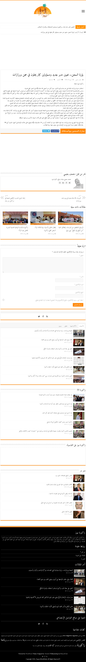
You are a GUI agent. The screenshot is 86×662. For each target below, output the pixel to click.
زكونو (76, 646)
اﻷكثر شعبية (73, 326)
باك (49, 640)
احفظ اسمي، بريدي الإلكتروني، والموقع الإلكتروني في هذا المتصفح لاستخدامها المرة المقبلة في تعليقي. (59, 300)
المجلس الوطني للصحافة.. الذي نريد (64, 475)
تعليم (37, 640)
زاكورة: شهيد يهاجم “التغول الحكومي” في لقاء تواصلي (59, 422)
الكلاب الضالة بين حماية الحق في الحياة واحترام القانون (59, 484)
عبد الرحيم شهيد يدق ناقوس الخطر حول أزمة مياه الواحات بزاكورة (56, 404)
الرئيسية (82, 32)
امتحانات (52, 640)
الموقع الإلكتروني (79, 292)
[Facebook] (43, 316)
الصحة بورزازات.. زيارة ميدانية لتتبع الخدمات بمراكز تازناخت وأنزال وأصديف (53, 330)
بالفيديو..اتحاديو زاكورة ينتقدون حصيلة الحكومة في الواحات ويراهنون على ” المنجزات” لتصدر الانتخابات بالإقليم (45, 431)
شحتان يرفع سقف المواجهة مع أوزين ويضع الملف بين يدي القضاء (56, 339)
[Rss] (47, 316)
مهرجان (44, 646)
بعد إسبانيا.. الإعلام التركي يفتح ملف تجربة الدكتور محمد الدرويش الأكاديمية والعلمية (52, 358)
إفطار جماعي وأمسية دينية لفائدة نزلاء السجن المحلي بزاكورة (45, 229)
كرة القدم (51, 645)
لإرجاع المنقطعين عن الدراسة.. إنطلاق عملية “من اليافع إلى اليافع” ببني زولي (71, 229)
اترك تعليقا (51, 80)
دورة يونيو (14, 640)
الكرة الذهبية (10, 636)
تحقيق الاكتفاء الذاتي (67, 511)
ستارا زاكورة (71, 646)
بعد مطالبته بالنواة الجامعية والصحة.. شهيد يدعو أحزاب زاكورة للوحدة (55, 395)
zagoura (75, 635)
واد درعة (34, 646)
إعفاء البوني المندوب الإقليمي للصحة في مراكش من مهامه (15, 198)
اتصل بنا (83, 559)
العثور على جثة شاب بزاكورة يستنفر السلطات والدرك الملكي (56, 27)
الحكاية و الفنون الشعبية (35, 636)
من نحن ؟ (82, 552)
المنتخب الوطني (57, 640)
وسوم (60, 326)
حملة (29, 640)
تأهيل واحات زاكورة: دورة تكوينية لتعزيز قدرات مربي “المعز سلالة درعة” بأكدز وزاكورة (50, 376)
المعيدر (62, 640)
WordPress (29, 654)
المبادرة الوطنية (4, 636)
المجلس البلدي (73, 640)
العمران (22, 636)
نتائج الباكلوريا (39, 646)
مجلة (46, 646)
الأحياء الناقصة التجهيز (48, 636)
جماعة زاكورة (33, 640)
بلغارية (47, 640)
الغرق (20, 636)
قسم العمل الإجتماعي (59, 646)
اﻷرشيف (77, 32)
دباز (27, 640)
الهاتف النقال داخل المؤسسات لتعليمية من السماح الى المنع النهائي (56, 502)
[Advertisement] (43, 52)
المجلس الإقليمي (80, 640)
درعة (24, 640)
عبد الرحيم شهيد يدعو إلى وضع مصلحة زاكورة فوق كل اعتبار (57, 413)
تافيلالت (40, 640)
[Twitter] (39, 316)
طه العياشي (66, 646)
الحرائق (42, 636)
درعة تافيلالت (19, 640)
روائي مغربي (9, 640)
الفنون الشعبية (15, 636)
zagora (69, 635)
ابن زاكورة (55, 636)
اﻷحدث (82, 326)
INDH (64, 636)
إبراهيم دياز (60, 636)
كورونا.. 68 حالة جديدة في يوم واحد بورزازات (71, 198)
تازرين (44, 640)
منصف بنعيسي (79, 80)
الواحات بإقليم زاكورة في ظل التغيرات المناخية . (60, 493)
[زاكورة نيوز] (43, 10)
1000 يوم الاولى (81, 636)
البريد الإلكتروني (78, 284)
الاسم (81, 276)
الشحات (29, 636)
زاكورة (81, 645)
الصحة (26, 636)
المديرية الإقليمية (67, 640)
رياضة (4, 639)
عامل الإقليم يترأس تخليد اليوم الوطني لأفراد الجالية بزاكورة (58, 367)
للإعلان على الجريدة (80, 555)
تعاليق (65, 326)
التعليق (81, 255)
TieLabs (47, 654)
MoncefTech (64, 654)
